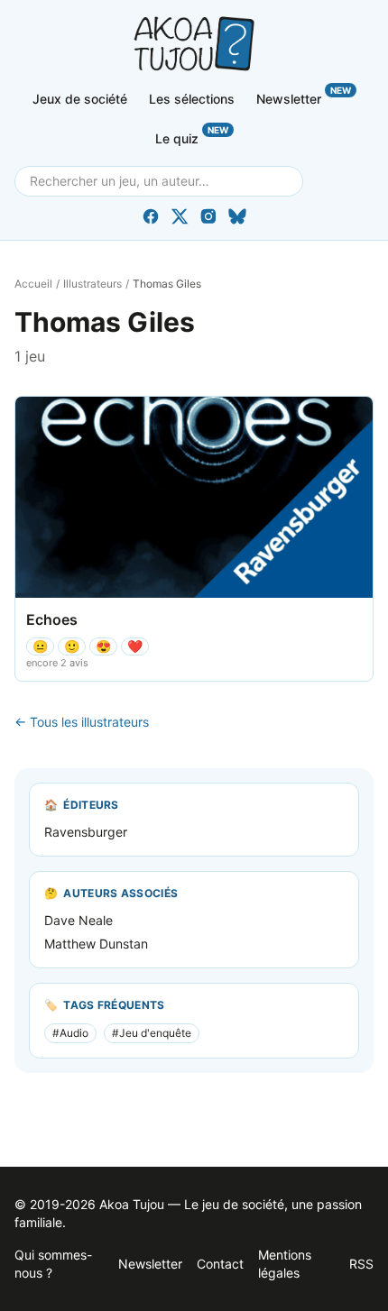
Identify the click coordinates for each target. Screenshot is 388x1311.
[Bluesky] (237, 216)
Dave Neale (78, 920)
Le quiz (191, 135)
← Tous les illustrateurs (81, 721)
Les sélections (192, 98)
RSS (361, 1263)
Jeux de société (79, 98)
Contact (220, 1263)
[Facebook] (151, 216)
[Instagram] (208, 216)
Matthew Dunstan (96, 943)
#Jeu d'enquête (151, 1033)
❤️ (135, 646)
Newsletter (303, 95)
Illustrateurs (92, 283)
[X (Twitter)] (180, 216)
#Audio (70, 1033)
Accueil (33, 283)
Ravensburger (85, 831)
